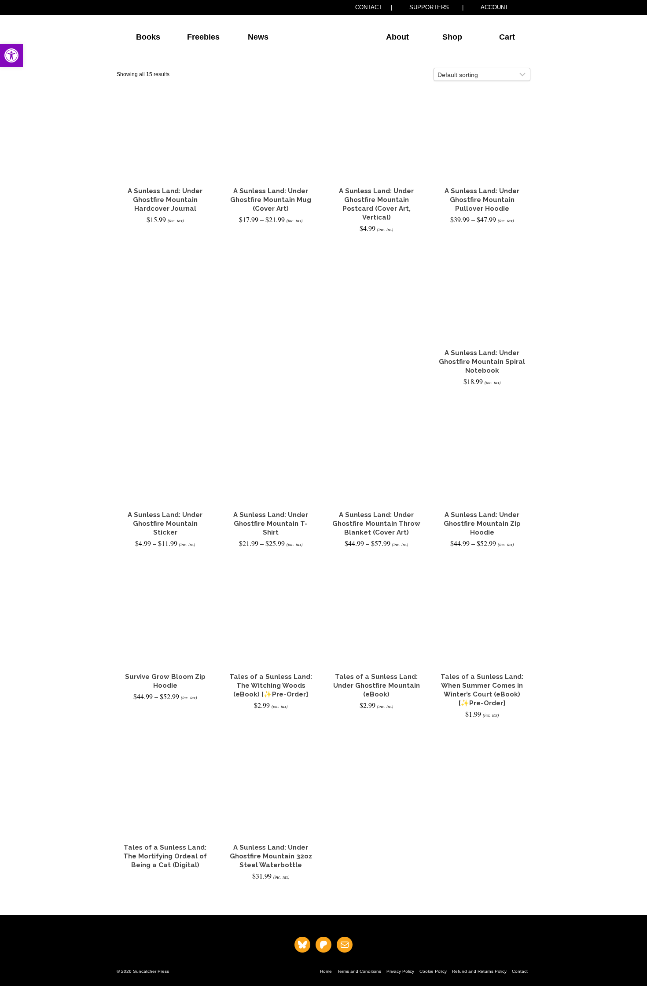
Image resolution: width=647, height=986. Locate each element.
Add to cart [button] (165, 235)
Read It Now (376, 721)
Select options (271, 235)
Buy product (165, 891)
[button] (11, 55)
